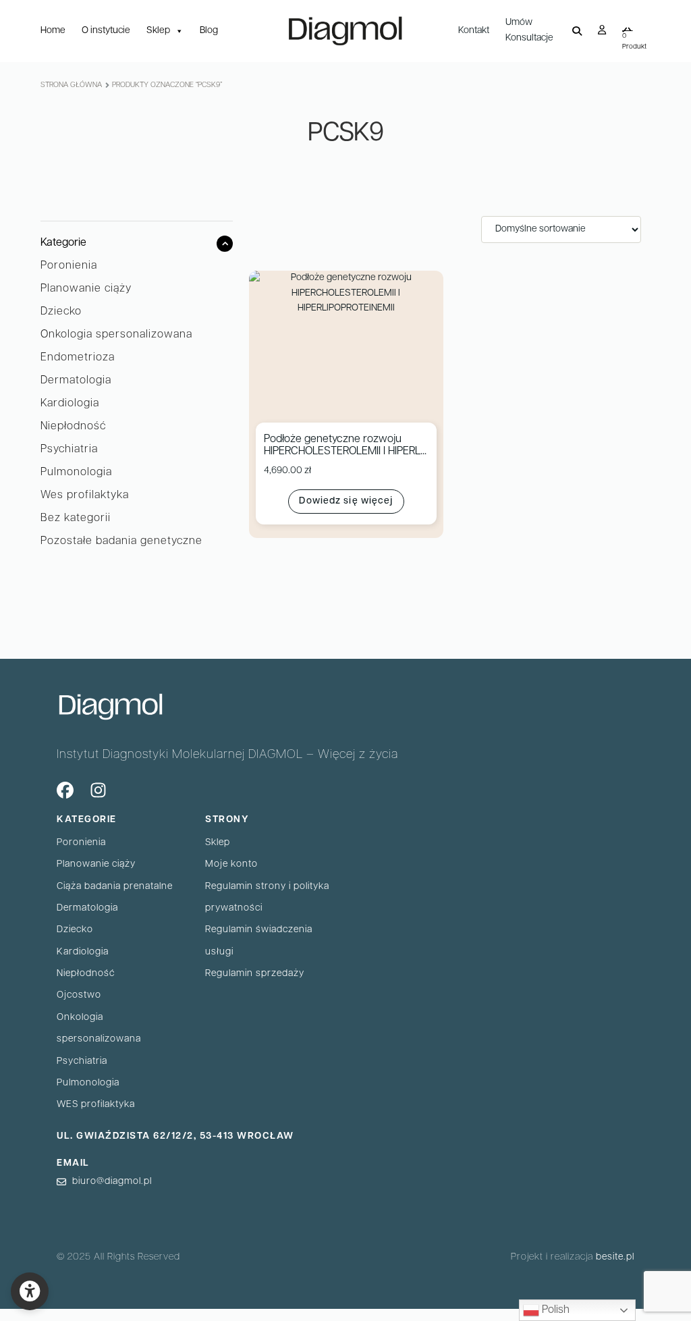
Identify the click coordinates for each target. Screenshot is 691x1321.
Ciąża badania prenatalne (115, 887)
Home (52, 31)
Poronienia (68, 266)
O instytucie (106, 31)
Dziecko (61, 311)
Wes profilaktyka (84, 495)
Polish (554, 1310)
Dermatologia (75, 380)
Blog (209, 31)
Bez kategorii (75, 518)
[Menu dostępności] (30, 1291)
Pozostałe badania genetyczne (121, 541)
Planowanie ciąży (86, 289)
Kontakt (473, 31)
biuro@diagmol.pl (112, 1182)
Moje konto (231, 864)
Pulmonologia (76, 472)
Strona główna (71, 85)
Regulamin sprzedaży (254, 974)
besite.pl (615, 1257)
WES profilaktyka (96, 1105)
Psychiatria (69, 449)
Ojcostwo (79, 995)
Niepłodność (73, 426)
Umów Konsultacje (529, 30)
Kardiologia (69, 403)
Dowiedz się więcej (346, 501)
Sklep (158, 31)
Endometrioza (77, 357)
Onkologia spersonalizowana (116, 334)
